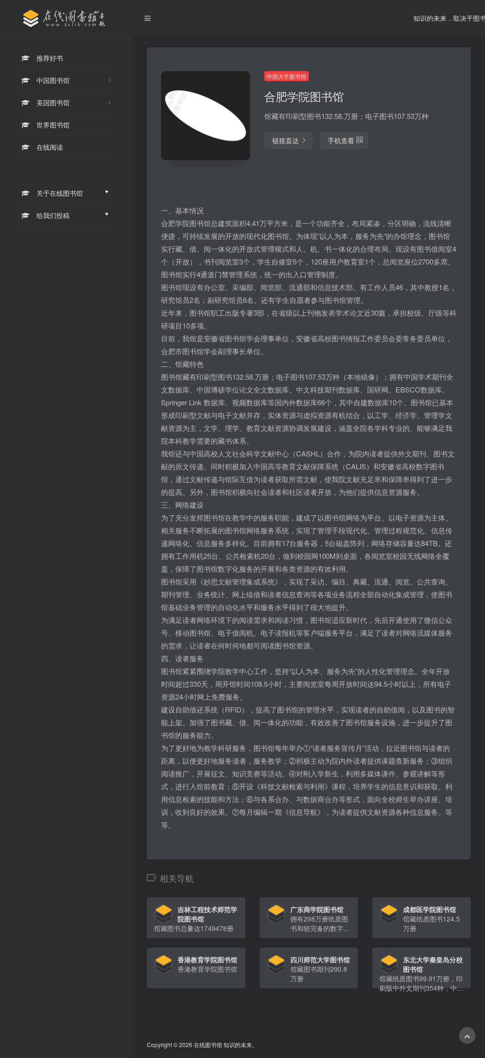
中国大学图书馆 (286, 76)
